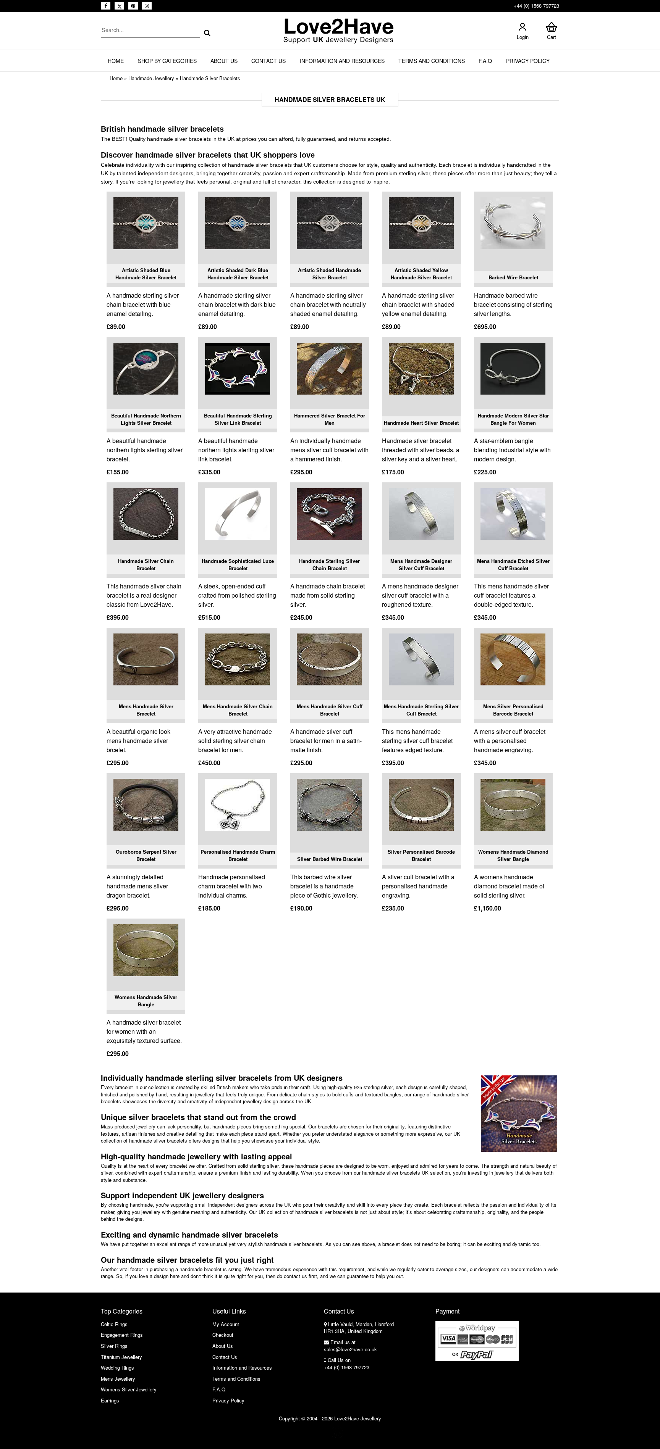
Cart (551, 36)
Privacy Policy (528, 60)
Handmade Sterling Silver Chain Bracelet (329, 564)
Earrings (110, 1400)
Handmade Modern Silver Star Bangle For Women (513, 419)
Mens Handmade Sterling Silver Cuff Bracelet (421, 710)
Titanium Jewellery (121, 1356)
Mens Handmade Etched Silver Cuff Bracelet (513, 564)
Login (523, 36)
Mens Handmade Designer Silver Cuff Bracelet (421, 564)
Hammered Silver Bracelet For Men (329, 419)
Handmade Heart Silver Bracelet (421, 422)
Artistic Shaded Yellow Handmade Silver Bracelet (421, 273)
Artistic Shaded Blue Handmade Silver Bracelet (145, 273)
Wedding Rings (117, 1367)
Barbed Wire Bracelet (513, 277)
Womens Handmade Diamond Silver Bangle (513, 855)
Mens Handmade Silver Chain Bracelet (238, 710)
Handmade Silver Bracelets (210, 78)
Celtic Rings (114, 1324)
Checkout (222, 1334)
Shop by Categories (167, 60)
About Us (224, 60)
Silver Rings (114, 1345)
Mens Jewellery (118, 1378)
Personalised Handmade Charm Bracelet (238, 855)
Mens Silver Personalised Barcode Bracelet (513, 710)
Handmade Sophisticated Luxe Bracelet (238, 564)
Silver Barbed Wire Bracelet (329, 858)
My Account (225, 1324)
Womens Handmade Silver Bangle (146, 1000)
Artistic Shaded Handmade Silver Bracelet (329, 273)
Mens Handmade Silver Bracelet (146, 710)
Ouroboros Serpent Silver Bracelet (146, 855)
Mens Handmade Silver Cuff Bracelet (329, 710)
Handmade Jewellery (151, 78)
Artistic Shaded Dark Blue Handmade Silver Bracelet (238, 273)
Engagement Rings (122, 1334)
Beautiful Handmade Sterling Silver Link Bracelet (238, 419)
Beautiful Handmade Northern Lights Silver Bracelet (146, 419)
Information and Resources (342, 60)
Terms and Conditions (431, 60)
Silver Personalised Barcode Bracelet (421, 855)
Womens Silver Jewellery (129, 1389)
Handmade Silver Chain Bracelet (146, 564)
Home (116, 60)
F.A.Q (485, 60)
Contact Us (268, 60)
